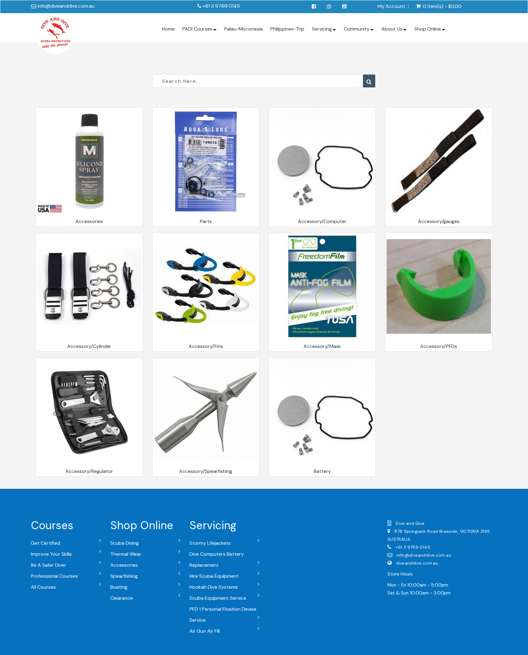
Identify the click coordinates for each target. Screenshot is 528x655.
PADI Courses (197, 29)
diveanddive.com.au (417, 563)
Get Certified (45, 543)
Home (168, 29)
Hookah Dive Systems (213, 587)
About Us (391, 29)
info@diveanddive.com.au (66, 6)
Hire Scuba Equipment (214, 576)
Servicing (322, 29)
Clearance (121, 598)
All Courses (43, 587)
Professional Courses (54, 576)
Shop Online (427, 29)
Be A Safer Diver (48, 565)
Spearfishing (124, 576)
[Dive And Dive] (55, 33)
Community (356, 29)
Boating (118, 587)
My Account (391, 6)
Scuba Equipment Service (217, 598)
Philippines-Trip (287, 29)
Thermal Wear (125, 554)
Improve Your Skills (51, 554)
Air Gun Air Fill (204, 631)
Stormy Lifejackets (210, 543)
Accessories (124, 565)
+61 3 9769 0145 (221, 6)
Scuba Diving (124, 543)
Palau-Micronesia (243, 29)
